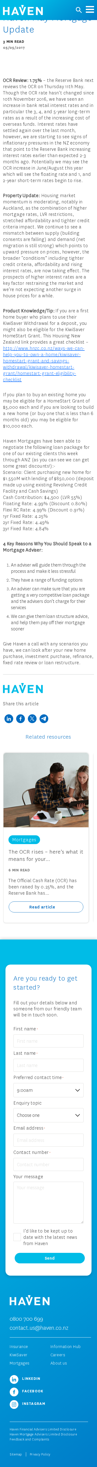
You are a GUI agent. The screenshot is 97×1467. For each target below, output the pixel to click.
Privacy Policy (40, 1454)
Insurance (19, 1346)
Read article (42, 907)
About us (58, 1363)
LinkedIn (31, 1378)
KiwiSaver (19, 1355)
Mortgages (20, 1363)
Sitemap (16, 1454)
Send (50, 1258)
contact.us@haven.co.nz (39, 1327)
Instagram (33, 1403)
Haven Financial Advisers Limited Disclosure (43, 1429)
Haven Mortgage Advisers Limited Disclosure (43, 1434)
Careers (58, 1355)
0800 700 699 (26, 1318)
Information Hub (65, 1346)
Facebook (32, 1390)
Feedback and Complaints (29, 1439)
